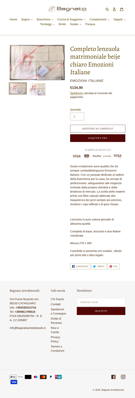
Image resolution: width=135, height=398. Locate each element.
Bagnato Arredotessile (113, 390)
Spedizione (76, 93)
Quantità (75, 109)
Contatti (55, 304)
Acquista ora (97, 138)
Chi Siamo (57, 299)
